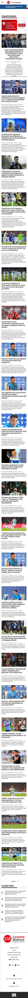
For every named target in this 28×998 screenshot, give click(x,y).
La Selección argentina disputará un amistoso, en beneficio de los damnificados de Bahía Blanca (14, 137)
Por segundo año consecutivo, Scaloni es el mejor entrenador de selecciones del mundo (14, 395)
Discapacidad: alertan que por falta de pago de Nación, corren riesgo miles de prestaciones (15, 905)
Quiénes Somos (14, 948)
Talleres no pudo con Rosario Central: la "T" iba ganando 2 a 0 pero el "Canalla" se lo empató (14, 912)
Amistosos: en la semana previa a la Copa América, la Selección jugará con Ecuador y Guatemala (14, 211)
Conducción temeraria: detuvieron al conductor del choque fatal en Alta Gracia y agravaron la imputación (15, 919)
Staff (14, 950)
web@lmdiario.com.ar (14, 986)
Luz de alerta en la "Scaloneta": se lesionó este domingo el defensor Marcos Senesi (13, 324)
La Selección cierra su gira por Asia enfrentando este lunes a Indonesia (14, 832)
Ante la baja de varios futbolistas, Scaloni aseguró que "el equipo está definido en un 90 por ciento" (13, 98)
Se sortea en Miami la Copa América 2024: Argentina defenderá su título (12, 467)
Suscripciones (14, 959)
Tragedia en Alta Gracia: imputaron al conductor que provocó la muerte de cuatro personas (15, 899)
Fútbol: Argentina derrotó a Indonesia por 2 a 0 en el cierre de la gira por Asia (13, 800)
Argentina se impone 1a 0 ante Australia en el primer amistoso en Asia (13, 865)
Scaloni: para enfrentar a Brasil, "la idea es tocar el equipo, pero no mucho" (12, 570)
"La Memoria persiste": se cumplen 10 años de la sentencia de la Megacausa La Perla (15, 892)
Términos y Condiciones (14, 952)
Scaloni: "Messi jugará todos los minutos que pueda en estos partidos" (13, 703)
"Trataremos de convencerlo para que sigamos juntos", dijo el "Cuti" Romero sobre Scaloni (14, 535)
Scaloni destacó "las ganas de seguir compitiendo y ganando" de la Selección (14, 670)
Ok (14, 995)
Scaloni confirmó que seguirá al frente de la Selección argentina (14, 360)
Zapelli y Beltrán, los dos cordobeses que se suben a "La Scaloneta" (14, 735)
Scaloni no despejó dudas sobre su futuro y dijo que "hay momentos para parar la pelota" (14, 432)
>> (18, 881)
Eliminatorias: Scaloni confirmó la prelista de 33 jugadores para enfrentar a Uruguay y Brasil (13, 174)
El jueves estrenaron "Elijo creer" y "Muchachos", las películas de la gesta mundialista (12, 500)
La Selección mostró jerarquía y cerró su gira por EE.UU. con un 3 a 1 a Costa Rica (14, 248)
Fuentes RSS (14, 957)
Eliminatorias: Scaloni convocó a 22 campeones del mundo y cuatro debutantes (13, 768)
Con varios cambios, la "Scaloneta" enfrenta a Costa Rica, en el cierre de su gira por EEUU (13, 286)
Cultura (15, 505)
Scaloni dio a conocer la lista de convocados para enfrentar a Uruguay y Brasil (14, 638)
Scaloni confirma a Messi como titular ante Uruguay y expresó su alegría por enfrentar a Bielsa (13, 605)
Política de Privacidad (14, 955)
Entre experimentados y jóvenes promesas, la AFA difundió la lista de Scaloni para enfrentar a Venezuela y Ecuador (14, 54)
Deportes (19, 61)
